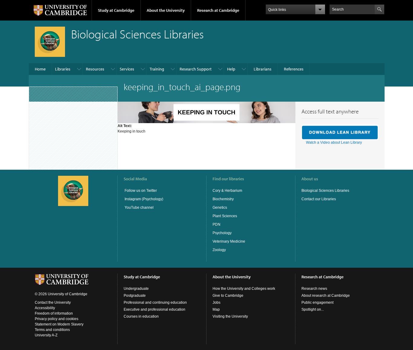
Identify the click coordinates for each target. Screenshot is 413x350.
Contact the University (53, 302)
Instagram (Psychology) (144, 199)
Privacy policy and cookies (56, 319)
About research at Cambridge (325, 295)
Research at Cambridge (218, 10)
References (294, 69)
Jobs (216, 302)
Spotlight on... (312, 309)
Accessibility (45, 308)
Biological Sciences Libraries (325, 190)
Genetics (220, 207)
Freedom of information (54, 313)
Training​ (157, 69)
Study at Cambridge (116, 10)
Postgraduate (135, 295)
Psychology (222, 233)
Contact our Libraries (318, 199)
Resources (95, 69)
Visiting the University (230, 316)
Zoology (219, 250)
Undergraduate (136, 288)
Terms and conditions (52, 330)
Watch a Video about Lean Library (334, 142)
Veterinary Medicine (229, 241)
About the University (166, 10)
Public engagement (317, 302)
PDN (216, 224)
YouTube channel (139, 207)
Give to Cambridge (228, 295)
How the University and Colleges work (244, 288)
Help (231, 69)
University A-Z (46, 335)
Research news (314, 288)
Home (40, 69)
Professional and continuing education (155, 302)
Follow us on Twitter (140, 190)
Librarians (263, 69)
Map (216, 309)
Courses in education (141, 316)
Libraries (62, 69)
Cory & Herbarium (227, 190)
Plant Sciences (225, 216)
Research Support (196, 69)
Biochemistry (223, 199)
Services (127, 69)
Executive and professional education (154, 309)
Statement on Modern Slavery (59, 324)
